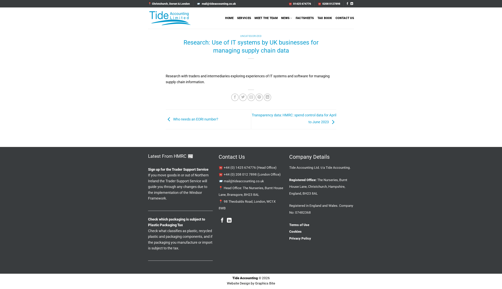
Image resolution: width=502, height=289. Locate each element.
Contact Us (345, 18)
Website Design (238, 283)
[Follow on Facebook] (347, 3)
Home (229, 18)
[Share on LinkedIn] (267, 97)
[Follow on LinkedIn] (351, 3)
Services (244, 18)
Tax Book (324, 18)
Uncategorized (251, 36)
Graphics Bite (265, 283)
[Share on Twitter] (243, 97)
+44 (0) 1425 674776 (240, 168)
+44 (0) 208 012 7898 (240, 174)
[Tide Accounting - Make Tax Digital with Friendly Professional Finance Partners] (170, 18)
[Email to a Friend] (251, 97)
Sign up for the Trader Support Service (178, 169)
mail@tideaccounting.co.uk (244, 181)
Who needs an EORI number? (195, 119)
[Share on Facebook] (235, 97)
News (285, 18)
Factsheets (305, 18)
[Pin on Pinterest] (259, 97)
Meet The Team (266, 18)
